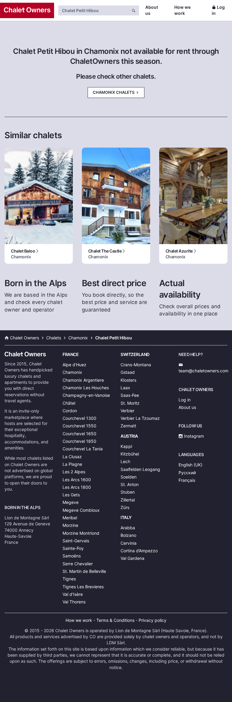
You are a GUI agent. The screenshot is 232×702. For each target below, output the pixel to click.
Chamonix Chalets (114, 92)
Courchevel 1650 (79, 433)
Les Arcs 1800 (77, 487)
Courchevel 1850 (79, 441)
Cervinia (129, 543)
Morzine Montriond (81, 533)
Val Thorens (74, 601)
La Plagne (72, 464)
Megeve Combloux (81, 510)
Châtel (69, 403)
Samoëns (72, 555)
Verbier (127, 410)
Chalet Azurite (179, 253)
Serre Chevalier (78, 563)
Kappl (126, 446)
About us (151, 10)
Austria (129, 436)
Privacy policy (152, 620)
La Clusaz (72, 456)
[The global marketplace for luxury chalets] (27, 10)
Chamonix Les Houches (86, 387)
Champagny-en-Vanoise (86, 395)
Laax (125, 387)
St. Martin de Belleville (84, 571)
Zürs (125, 507)
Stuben (128, 492)
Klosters (128, 380)
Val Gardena (132, 558)
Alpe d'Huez (74, 364)
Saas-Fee (130, 395)
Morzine (70, 525)
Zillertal (128, 499)
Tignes (69, 578)
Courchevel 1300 (79, 418)
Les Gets (71, 494)
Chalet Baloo (23, 253)
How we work (182, 10)
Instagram (193, 436)
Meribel (70, 517)
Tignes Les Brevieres (83, 586)
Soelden (129, 476)
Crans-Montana (136, 364)
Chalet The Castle (105, 253)
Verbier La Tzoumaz (140, 418)
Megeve (71, 502)
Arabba (128, 527)
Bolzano (128, 535)
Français (187, 480)
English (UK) (190, 464)
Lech (125, 461)
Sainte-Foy (73, 548)
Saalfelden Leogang (140, 469)
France (71, 354)
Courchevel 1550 (79, 425)
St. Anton (130, 484)
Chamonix (72, 372)
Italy (126, 517)
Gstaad (128, 372)
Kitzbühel (130, 453)
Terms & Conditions (115, 620)
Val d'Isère (73, 594)
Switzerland (135, 354)
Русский (187, 472)
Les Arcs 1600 (77, 479)
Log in (218, 10)
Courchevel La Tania (83, 448)
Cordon (70, 410)
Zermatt (128, 425)
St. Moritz (130, 403)
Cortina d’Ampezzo (139, 550)
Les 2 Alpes (74, 471)
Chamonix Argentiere (83, 380)
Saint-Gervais (76, 540)
